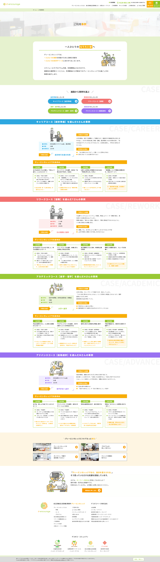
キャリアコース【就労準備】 (62, 101)
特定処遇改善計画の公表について (100, 521)
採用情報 (112, 2)
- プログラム (58, 514)
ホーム (34, 10)
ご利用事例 (115, 5)
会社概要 (93, 507)
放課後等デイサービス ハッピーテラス (101, 514)
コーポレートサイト (96, 510)
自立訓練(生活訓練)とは (92, 5)
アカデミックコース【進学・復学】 (63, 111)
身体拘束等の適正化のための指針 (81, 521)
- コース (57, 512)
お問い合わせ (75, 514)
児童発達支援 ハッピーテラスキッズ (100, 517)
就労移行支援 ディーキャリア (99, 512)
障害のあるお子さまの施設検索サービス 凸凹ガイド (104, 519)
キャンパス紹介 (123, 5)
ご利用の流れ (132, 5)
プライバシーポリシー (61, 560)
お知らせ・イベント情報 (60, 526)
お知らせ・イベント (105, 5)
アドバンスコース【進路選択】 (96, 111)
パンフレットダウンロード (79, 512)
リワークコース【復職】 (96, 101)
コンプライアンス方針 (78, 519)
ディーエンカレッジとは (78, 5)
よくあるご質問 (141, 5)
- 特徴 (56, 510)
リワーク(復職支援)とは (60, 519)
